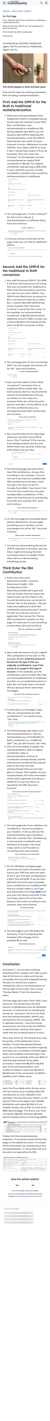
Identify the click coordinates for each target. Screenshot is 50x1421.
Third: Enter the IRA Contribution (17, 32)
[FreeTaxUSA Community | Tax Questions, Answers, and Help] (17, 3)
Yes (17, 1185)
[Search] (41, 3)
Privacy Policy (19, 1196)
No (33, 1185)
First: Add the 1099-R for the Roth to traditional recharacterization (24, 21)
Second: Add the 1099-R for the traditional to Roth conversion (23, 27)
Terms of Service (35, 1196)
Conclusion (8, 36)
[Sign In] (46, 3)
